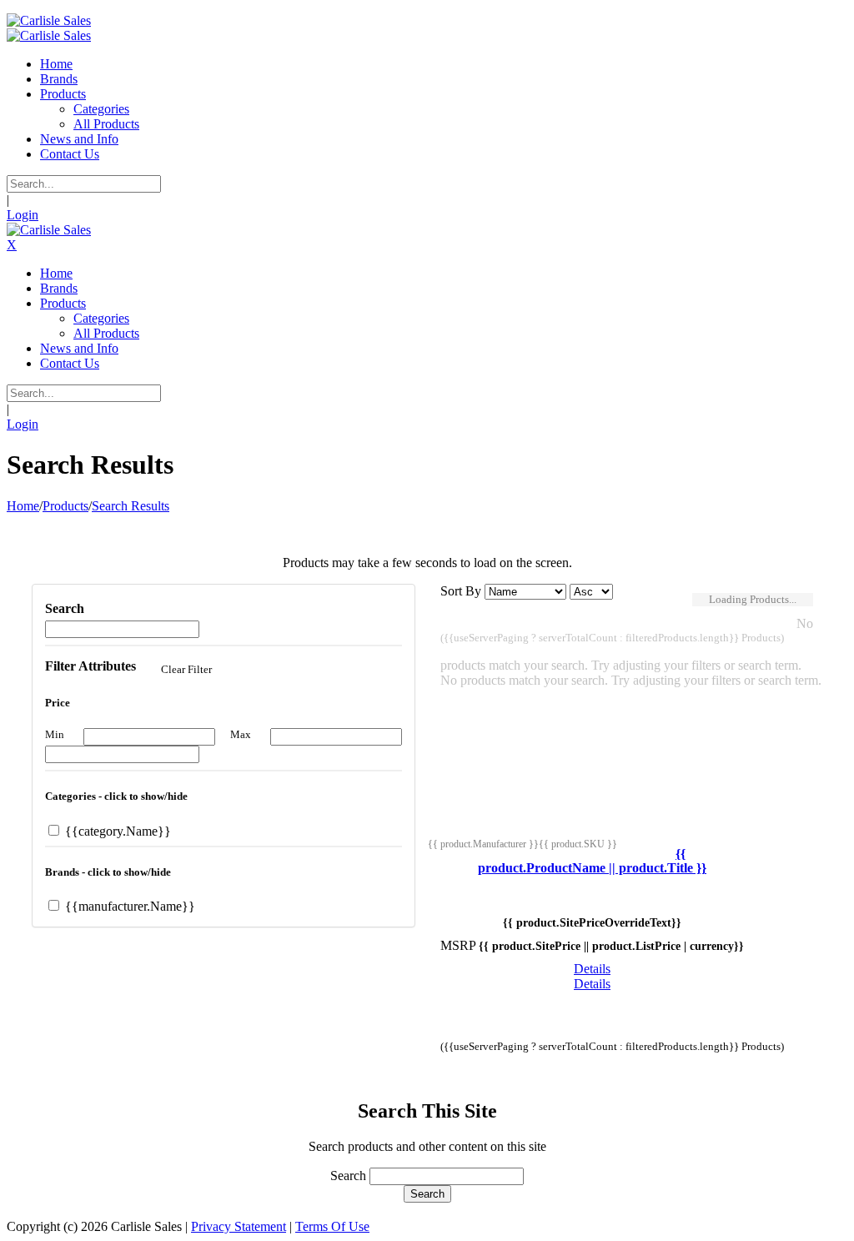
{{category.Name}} (116, 831)
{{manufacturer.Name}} (128, 906)
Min (54, 734)
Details (592, 969)
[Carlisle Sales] (49, 20)
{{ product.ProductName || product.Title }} (592, 861)
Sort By (460, 591)
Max (240, 734)
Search (348, 1175)
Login (22, 215)
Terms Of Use (332, 1226)
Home (23, 506)
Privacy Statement (238, 1226)
